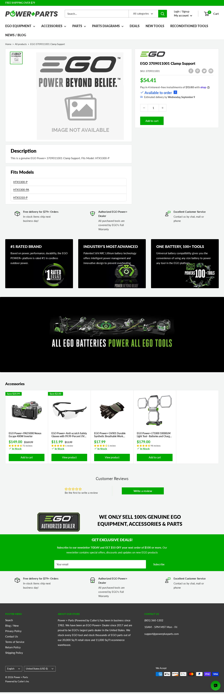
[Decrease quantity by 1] (144, 108)
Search (9, 620)
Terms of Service (14, 641)
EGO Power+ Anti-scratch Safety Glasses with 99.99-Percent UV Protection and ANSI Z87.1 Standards (69, 435)
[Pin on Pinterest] (197, 70)
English (10, 668)
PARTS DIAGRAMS (106, 26)
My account (181, 15)
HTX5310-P (20, 197)
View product (69, 457)
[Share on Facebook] (190, 70)
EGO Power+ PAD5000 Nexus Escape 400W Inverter (25, 435)
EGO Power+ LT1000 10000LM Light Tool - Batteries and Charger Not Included (154, 435)
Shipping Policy (14, 652)
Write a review (143, 490)
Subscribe (158, 564)
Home (8, 44)
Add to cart (151, 120)
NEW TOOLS (155, 26)
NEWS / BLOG (15, 35)
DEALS (134, 26)
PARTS (77, 26)
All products (21, 44)
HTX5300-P (20, 181)
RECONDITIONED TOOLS (189, 26)
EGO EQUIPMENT (18, 26)
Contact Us (11, 636)
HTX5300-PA (21, 189)
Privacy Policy (13, 631)
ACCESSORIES (51, 26)
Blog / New (12, 625)
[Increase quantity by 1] (162, 108)
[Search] (162, 14)
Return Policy (13, 647)
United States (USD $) (37, 668)
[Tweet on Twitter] (204, 70)
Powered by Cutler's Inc (17, 681)
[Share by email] (210, 70)
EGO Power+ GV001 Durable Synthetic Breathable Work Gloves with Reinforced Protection (109, 435)
